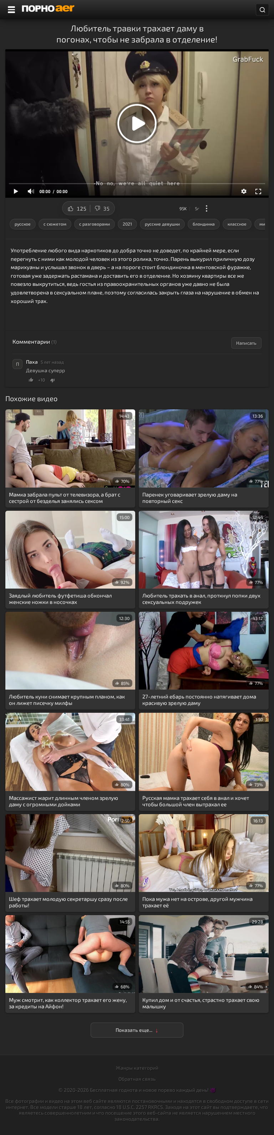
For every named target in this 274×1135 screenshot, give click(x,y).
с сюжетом (55, 223)
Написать (246, 343)
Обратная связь (137, 1079)
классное (237, 223)
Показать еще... (134, 1030)
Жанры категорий (137, 1068)
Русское (23, 223)
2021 (127, 223)
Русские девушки (162, 223)
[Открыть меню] (11, 10)
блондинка (204, 223)
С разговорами (94, 223)
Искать (262, 9)
